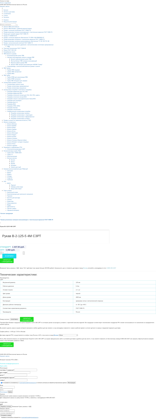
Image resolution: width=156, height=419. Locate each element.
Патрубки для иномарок (14, 100)
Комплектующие (12, 156)
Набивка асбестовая (17, 187)
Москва (56, 335)
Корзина (6, 20)
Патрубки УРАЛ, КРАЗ (13, 106)
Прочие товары (11, 208)
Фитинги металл (12, 158)
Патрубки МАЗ (11, 104)
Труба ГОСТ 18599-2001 (14, 152)
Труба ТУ (10, 154)
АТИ (5, 181)
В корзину (9, 256)
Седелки (9, 178)
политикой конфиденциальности (27, 382)
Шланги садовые (12, 145)
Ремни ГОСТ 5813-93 (10, 50)
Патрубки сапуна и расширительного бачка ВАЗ (21, 99)
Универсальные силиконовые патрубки (18, 111)
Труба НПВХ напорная (14, 79)
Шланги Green (11, 127)
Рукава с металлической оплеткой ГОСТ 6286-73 (18, 43)
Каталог (6, 10)
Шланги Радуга (11, 134)
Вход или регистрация (10, 21)
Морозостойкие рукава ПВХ (19, 63)
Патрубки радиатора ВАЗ (14, 93)
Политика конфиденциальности (9, 363)
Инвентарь (10, 201)
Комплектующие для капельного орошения (20, 194)
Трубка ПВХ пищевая (13, 70)
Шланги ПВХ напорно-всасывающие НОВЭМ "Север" (26, 64)
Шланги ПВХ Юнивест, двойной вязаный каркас (18, 28)
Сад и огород (7, 190)
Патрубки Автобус (12, 108)
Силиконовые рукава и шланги (13, 82)
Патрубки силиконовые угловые (20, 118)
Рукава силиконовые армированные (18, 86)
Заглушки (10, 170)
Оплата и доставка (9, 12)
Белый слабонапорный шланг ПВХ (21, 59)
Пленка (9, 199)
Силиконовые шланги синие (15, 84)
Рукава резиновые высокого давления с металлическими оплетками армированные (28, 45)
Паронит (13, 185)
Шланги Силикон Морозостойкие (17, 140)
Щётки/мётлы (11, 206)
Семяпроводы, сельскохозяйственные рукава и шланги (23, 66)
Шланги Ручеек (11, 136)
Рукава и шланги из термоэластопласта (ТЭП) (17, 120)
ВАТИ (8, 183)
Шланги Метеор (12, 124)
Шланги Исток (11, 131)
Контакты (6, 17)
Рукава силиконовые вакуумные (16, 88)
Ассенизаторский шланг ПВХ (15, 55)
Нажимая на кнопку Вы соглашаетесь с (19, 417)
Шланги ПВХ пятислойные (11, 27)
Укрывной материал (13, 210)
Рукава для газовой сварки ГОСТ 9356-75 (16, 34)
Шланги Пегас (11, 143)
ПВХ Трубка (7, 68)
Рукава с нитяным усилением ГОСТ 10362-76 (17, 30)
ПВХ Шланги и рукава (10, 54)
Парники (9, 196)
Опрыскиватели (12, 203)
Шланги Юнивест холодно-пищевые (18, 142)
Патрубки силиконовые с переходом (21, 115)
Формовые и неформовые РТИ (13, 147)
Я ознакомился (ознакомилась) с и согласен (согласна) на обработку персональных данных (34, 382)
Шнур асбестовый (16, 188)
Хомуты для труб (16, 167)
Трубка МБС (10, 73)
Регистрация (3, 392)
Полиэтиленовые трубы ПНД (12, 151)
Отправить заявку (6, 415)
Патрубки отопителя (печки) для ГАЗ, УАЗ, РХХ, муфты (23, 95)
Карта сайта (3, 366)
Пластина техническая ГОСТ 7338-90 (15, 48)
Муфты (9, 174)
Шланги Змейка (11, 129)
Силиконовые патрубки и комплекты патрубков (17, 90)
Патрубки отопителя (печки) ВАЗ (17, 97)
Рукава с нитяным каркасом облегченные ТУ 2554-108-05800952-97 (24, 37)
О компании (7, 13)
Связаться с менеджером (7, 260)
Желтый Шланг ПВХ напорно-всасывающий (24, 61)
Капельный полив (12, 192)
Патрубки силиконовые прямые (20, 113)
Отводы (9, 176)
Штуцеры (13, 165)
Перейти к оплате (6, 406)
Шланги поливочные (10, 122)
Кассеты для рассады (13, 197)
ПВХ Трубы (7, 75)
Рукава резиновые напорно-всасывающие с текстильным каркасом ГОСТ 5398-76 (28, 32)
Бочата (13, 160)
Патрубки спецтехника (13, 109)
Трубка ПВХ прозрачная (14, 72)
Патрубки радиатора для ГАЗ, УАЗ (17, 91)
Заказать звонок (4, 6)
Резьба (13, 163)
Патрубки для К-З (12, 102)
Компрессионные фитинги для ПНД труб (16, 169)
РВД (8, 46)
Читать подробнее (5, 3)
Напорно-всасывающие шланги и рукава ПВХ (20, 57)
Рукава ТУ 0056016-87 (10, 36)
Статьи (6, 15)
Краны (13, 161)
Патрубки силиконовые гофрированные (22, 117)
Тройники (10, 179)
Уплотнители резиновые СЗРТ (16, 149)
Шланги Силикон (12, 138)
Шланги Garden (11, 126)
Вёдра (9, 205)
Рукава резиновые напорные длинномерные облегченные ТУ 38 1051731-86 (26, 41)
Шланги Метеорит (12, 133)
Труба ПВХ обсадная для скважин (17, 81)
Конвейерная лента (9, 52)
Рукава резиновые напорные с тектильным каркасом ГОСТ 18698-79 (24, 39)
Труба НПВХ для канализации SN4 (17, 77)
